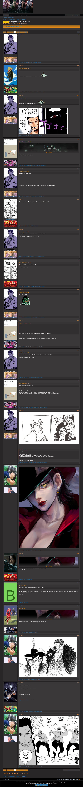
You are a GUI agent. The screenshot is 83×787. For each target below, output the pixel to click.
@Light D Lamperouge (24, 700)
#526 (78, 199)
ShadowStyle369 (10, 219)
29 (19, 32)
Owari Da (10, 573)
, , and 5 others (31, 711)
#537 (78, 605)
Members (26, 15)
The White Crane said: (23, 171)
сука (10, 626)
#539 (78, 682)
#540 (78, 714)
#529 (78, 289)
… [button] (9, 32)
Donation (12, 15)
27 (15, 32)
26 (13, 32)
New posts (5, 17)
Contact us (59, 779)
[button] (14, 15)
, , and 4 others (32, 549)
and (26, 579)
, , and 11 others (31, 766)
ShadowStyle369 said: (23, 231)
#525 (78, 168)
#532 (78, 380)
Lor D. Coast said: (22, 98)
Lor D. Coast (10, 85)
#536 (78, 583)
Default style (6, 779)
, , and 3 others (32, 92)
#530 (78, 320)
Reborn (10, 702)
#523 (78, 95)
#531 (78, 350)
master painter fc (24, 23)
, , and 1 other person (32, 165)
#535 (78, 553)
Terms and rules (66, 779)
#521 (78, 34)
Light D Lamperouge (8, 23)
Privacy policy (72, 779)
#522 (78, 65)
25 (11, 32)
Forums (6, 15)
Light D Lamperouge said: (24, 68)
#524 (78, 139)
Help (77, 779)
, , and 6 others (30, 62)
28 (17, 32)
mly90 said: (21, 556)
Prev (5, 32)
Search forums (11, 17)
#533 (78, 410)
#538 (78, 635)
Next (26, 32)
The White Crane (10, 159)
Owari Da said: (22, 585)
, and (31, 377)
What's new (18, 15)
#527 (78, 229)
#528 (78, 260)
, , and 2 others (32, 135)
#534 (78, 465)
